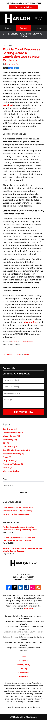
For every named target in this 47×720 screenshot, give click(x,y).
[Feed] (38, 587)
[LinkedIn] (20, 587)
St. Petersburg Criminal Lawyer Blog (23, 18)
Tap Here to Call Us (23, 7)
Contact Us (9, 368)
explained (8, 105)
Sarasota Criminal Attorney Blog (17, 511)
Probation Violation (13, 464)
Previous (8, 354)
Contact (23, 28)
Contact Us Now (23, 412)
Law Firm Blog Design (23, 717)
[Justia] (26, 587)
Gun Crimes (10, 447)
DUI (6, 443)
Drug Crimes (10, 461)
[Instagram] (32, 587)
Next (27, 354)
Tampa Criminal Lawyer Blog (16, 514)
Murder (14, 342)
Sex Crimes (10, 429)
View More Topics (11, 471)
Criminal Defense (13, 433)
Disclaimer (23, 661)
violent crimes (31, 322)
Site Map (24, 669)
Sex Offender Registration (16, 450)
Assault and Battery (13, 454)
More (39, 28)
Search (23, 492)
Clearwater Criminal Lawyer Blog (18, 507)
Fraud (7, 457)
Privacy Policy (23, 665)
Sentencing (10, 440)
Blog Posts (23, 677)
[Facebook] (9, 587)
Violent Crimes (27, 342)
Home (8, 28)
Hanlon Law (35, 707)
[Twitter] (14, 587)
